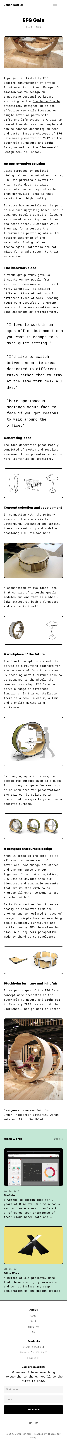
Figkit (32, 1358)
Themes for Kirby (32, 1352)
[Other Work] (33, 1245)
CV (33, 1332)
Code (33, 1315)
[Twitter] (30, 1423)
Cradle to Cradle (46, 101)
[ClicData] (33, 1167)
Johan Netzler (13, 4)
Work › (58, 1138)
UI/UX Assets (32, 1346)
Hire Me (33, 1326)
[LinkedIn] (37, 1423)
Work (34, 1321)
